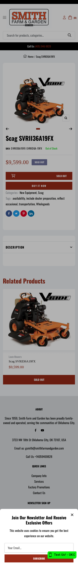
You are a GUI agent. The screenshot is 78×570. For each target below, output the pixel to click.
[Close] (72, 514)
